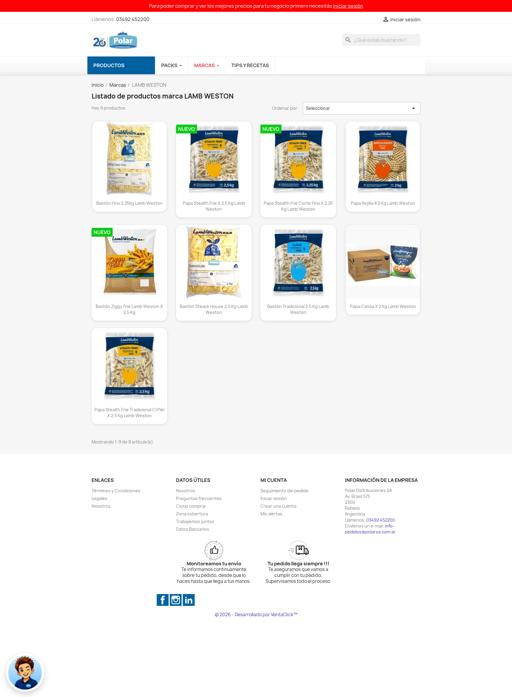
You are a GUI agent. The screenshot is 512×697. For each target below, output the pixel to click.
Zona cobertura (192, 514)
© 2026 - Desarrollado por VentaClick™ (256, 615)
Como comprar (191, 506)
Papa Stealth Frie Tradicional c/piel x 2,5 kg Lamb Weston (129, 412)
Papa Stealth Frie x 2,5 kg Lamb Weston (214, 206)
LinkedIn (189, 600)
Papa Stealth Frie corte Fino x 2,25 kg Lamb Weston (298, 206)
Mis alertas (271, 514)
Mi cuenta (273, 480)
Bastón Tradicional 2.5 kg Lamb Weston (298, 309)
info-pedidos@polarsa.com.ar (370, 529)
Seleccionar (361, 108)
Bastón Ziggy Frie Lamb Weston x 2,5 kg (129, 309)
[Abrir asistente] (25, 672)
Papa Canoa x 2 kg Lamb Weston (383, 306)
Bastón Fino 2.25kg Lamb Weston (129, 203)
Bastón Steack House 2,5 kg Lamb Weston (214, 309)
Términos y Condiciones (116, 490)
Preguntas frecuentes (199, 498)
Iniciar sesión (273, 498)
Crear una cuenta (278, 506)
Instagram (176, 600)
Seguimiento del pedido (284, 490)
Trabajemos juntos (195, 521)
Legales (99, 498)
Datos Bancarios (192, 529)
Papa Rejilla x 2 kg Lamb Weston (383, 203)
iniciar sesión (348, 6)
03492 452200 (132, 19)
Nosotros (101, 506)
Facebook (163, 600)
